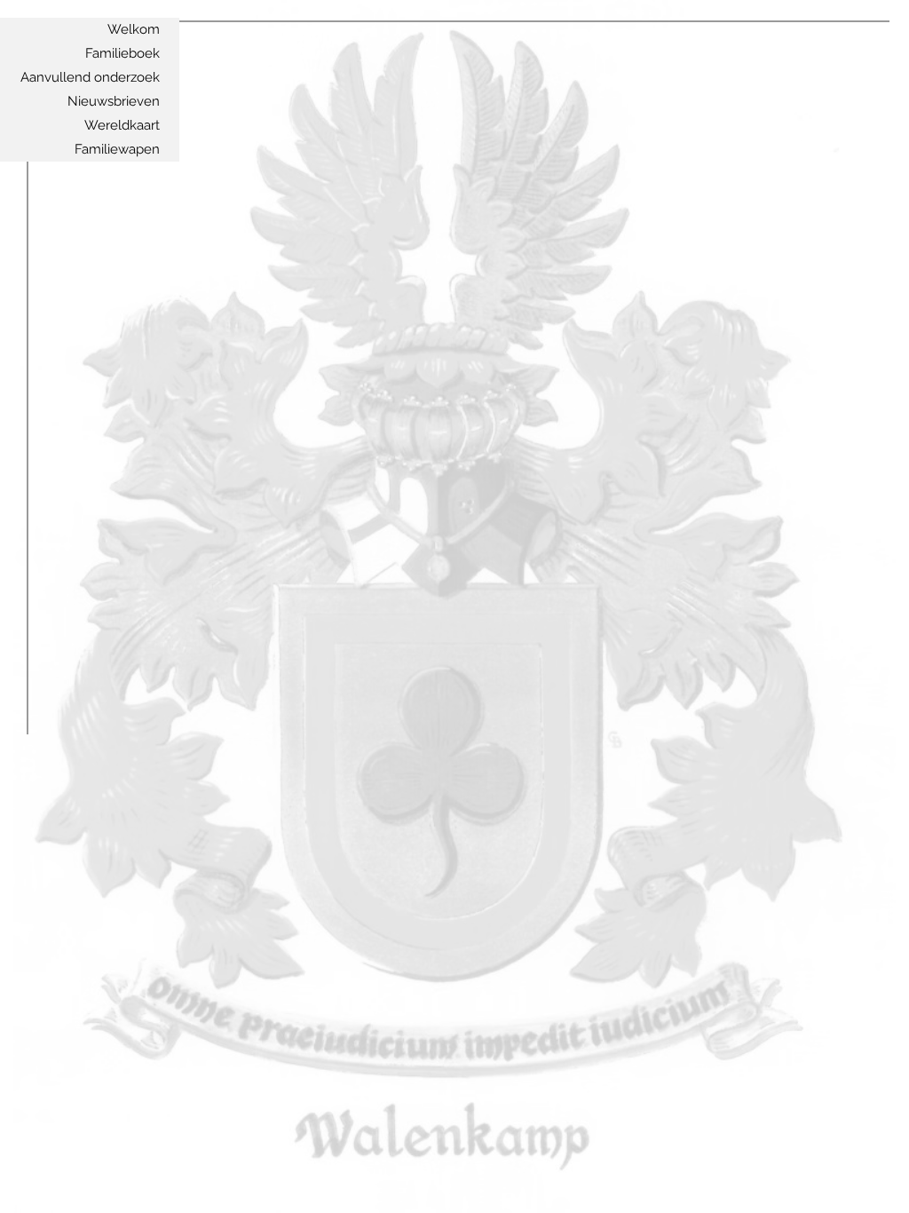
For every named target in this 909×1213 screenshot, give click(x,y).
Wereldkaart (122, 125)
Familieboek (122, 53)
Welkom (133, 29)
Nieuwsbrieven (113, 101)
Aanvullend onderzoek (90, 77)
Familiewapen (117, 149)
